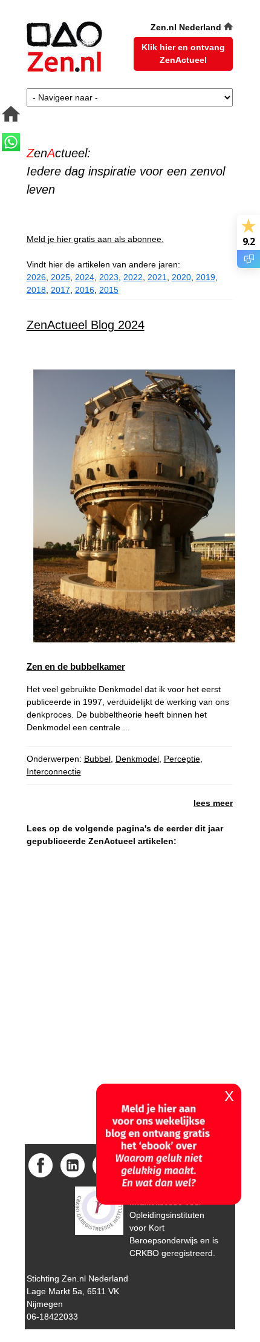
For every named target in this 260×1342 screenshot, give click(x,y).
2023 (109, 277)
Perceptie (182, 759)
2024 (84, 277)
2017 (60, 290)
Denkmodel (137, 759)
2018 (36, 290)
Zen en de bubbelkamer (76, 666)
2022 (133, 277)
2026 (36, 277)
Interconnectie (54, 771)
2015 (109, 290)
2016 (84, 290)
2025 (60, 277)
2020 (181, 277)
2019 (205, 277)
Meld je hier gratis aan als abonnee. (95, 239)
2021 (157, 277)
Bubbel (97, 759)
